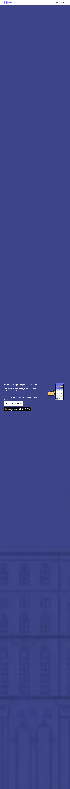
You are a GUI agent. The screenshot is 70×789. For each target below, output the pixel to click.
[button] (63, 2)
